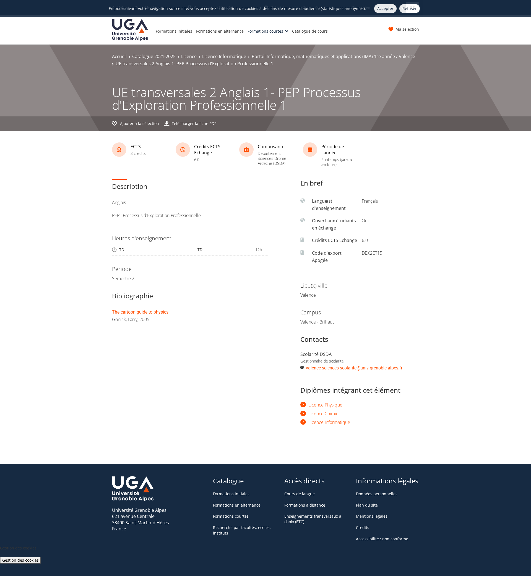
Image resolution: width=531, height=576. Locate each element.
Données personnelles (376, 493)
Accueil (119, 56)
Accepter (385, 8)
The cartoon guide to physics (140, 312)
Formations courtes (265, 31)
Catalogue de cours (310, 31)
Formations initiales (174, 31)
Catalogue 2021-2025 (154, 56)
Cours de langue (299, 493)
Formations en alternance (220, 31)
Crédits (362, 527)
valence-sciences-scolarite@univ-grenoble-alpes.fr (354, 368)
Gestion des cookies (20, 560)
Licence (189, 56)
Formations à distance (304, 505)
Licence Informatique (224, 56)
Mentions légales (371, 516)
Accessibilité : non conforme (382, 538)
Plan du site (367, 505)
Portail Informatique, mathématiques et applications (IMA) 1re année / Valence (333, 56)
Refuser (409, 8)
